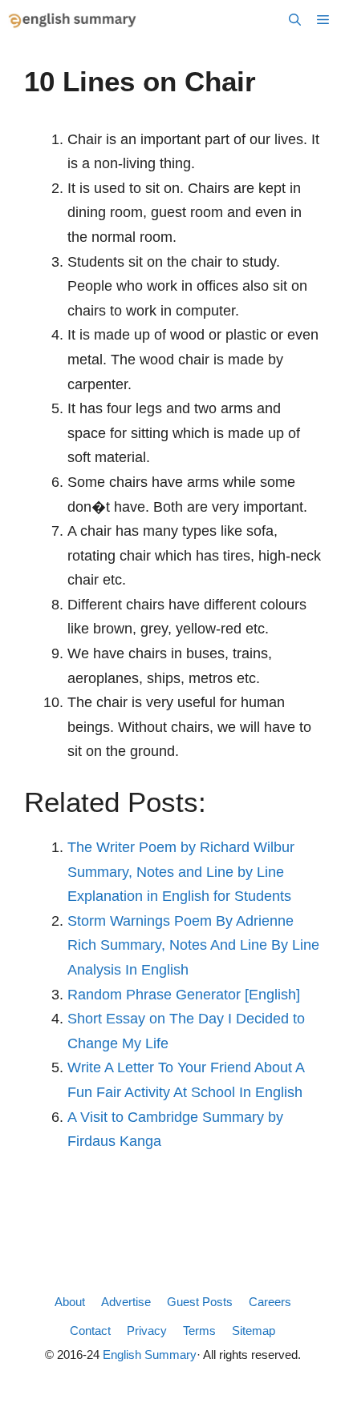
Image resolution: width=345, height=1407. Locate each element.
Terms (199, 1330)
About (70, 1302)
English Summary (150, 1354)
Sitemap (253, 1330)
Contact (90, 1330)
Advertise (126, 1302)
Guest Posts (200, 1302)
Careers (270, 1302)
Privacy (147, 1330)
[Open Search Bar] (295, 20)
